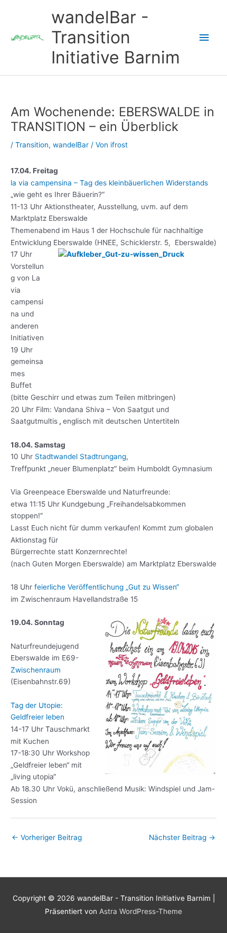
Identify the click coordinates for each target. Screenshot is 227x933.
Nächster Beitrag (182, 837)
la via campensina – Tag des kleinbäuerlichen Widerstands (109, 183)
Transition (32, 145)
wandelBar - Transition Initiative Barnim (115, 37)
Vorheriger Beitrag (47, 837)
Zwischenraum (36, 670)
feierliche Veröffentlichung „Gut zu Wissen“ (106, 587)
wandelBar (71, 145)
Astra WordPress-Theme (140, 911)
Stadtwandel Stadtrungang (80, 456)
